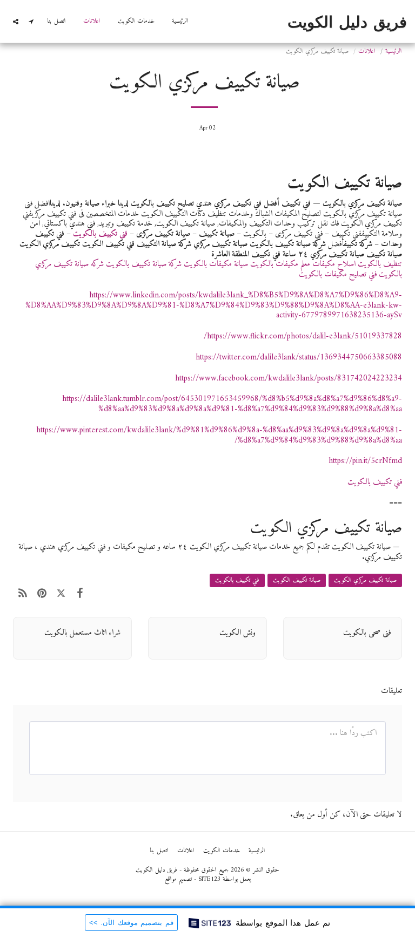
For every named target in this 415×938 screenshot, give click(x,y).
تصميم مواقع (178, 879)
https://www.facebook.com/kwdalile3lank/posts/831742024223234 (288, 378)
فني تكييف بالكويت (374, 482)
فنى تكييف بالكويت (100, 234)
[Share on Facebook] (80, 593)
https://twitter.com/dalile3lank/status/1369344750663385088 (299, 357)
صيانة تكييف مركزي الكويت (365, 580)
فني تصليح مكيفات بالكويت (338, 274)
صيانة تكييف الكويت (296, 580)
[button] (31, 21)
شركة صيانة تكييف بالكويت (144, 264)
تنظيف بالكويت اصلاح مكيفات (357, 264)
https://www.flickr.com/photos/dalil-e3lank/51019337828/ (303, 336)
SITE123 (209, 879)
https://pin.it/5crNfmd (365, 461)
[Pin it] (42, 593)
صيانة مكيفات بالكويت (217, 264)
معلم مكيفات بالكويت (280, 264)
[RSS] (22, 593)
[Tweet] (61, 593)
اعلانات (367, 51)
